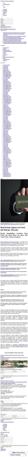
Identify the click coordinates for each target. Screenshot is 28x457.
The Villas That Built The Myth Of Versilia (12, 40)
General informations (7, 51)
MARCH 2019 (6, 158)
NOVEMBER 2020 (7, 138)
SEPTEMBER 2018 (7, 165)
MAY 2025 (5, 80)
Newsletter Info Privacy (16, 404)
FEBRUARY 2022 (7, 122)
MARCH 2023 (6, 107)
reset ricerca (3, 450)
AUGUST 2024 (6, 89)
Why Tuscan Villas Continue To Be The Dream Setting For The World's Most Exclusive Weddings (14, 37)
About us (3, 382)
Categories (6, 29)
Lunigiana (5, 54)
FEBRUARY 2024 (7, 96)
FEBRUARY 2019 (7, 160)
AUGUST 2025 (6, 77)
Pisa (4, 55)
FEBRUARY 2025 (7, 82)
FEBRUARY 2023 (7, 108)
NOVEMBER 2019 (7, 151)
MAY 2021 (5, 133)
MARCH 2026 (6, 70)
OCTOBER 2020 (6, 140)
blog (4, 428)
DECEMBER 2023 (7, 99)
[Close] (1, 389)
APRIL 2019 (5, 157)
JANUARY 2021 (6, 137)
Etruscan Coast (6, 50)
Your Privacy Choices (19, 452)
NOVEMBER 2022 (7, 111)
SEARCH (3, 25)
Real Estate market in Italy (8, 57)
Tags (15, 29)
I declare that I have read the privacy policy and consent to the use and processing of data (14, 404)
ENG (3, 432)
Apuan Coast (6, 47)
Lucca (4, 53)
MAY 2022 (5, 119)
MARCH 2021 (6, 135)
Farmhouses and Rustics (5, 263)
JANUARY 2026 (6, 73)
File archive (11, 29)
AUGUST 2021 (6, 129)
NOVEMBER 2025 (7, 75)
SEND (2, 402)
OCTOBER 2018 (6, 164)
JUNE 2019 (5, 155)
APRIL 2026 (5, 69)
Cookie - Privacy (7, 383)
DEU (6, 4)
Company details (22, 386)
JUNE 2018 (5, 169)
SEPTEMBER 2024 (7, 88)
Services (2, 289)
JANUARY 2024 (6, 97)
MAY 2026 (5, 68)
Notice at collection (16, 455)
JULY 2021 (5, 130)
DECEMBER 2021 (7, 124)
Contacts (2, 383)
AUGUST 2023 (6, 103)
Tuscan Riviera (6, 59)
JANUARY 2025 (6, 83)
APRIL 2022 (5, 120)
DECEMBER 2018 (7, 162)
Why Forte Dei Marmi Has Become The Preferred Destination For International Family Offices (13, 39)
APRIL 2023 (5, 106)
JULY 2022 (5, 116)
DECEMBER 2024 (7, 84)
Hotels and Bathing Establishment (7, 274)
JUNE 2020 (5, 144)
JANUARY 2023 (6, 109)
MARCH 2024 (6, 95)
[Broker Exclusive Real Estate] (7, 1)
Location (11, 382)
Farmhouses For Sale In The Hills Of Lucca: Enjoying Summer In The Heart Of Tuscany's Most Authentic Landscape (14, 34)
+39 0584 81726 (8, 392)
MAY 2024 (5, 94)
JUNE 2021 (5, 131)
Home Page (3, 224)
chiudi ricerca (3, 449)
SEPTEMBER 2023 (7, 102)
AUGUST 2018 (6, 167)
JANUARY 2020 (6, 150)
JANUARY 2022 (6, 123)
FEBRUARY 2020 (7, 149)
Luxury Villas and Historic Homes (7, 260)
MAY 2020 (5, 145)
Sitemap (13, 383)
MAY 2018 (5, 170)
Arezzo (4, 48)
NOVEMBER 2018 (7, 163)
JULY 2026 (5, 66)
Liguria (4, 52)
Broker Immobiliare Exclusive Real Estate (10, 241)
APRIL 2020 (5, 147)
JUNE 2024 (5, 93)
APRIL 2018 (5, 171)
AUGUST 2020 (6, 142)
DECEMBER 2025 (7, 74)
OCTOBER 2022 (6, 113)
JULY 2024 (5, 92)
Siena (4, 58)
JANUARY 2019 (6, 161)
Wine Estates (3, 271)
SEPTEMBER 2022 (7, 114)
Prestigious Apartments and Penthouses (8, 268)
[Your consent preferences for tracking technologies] (25, 454)
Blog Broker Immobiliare (6, 26)
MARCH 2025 (6, 81)
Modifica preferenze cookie (6, 387)
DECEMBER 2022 (7, 110)
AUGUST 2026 (6, 65)
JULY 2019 (5, 154)
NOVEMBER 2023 (7, 100)
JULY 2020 (5, 143)
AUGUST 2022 (6, 115)
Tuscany (5, 60)
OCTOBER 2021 (6, 127)
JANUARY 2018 (6, 175)
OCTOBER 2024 (6, 87)
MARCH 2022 (6, 121)
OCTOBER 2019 (6, 153)
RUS (8, 4)
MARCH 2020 (6, 148)
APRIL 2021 (5, 134)
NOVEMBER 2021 (7, 126)
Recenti (2, 29)
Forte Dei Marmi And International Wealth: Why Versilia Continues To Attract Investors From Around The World (14, 43)
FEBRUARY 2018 (7, 174)
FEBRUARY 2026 (7, 72)
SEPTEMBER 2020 (7, 141)
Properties (7, 382)
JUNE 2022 (5, 117)
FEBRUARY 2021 (7, 136)
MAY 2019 (5, 156)
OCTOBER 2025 (6, 76)
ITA (4, 4)
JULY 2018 (5, 168)
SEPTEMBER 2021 (7, 128)
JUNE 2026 (5, 67)
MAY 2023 (5, 104)
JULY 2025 (5, 79)
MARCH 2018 (6, 172)
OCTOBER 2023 (6, 101)
